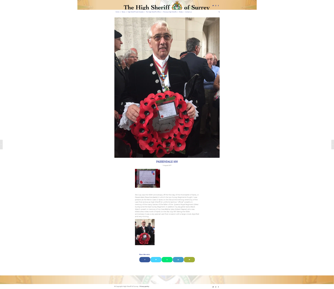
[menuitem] (117, 12)
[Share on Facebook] (144, 259)
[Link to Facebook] (218, 5)
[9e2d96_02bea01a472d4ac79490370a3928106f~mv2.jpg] (167, 87)
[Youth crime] (332, 144)
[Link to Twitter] (213, 5)
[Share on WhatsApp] (167, 259)
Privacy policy (144, 286)
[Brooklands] (1, 144)
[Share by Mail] (189, 259)
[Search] (219, 12)
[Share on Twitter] (155, 259)
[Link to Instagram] (215, 5)
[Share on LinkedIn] (178, 259)
